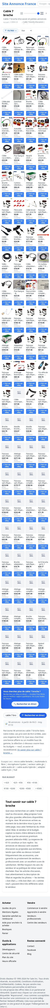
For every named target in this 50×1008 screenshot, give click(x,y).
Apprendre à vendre (36, 912)
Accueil (6, 22)
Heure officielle (9, 961)
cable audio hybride (26, 767)
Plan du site (7, 957)
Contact (30, 946)
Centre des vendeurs (37, 922)
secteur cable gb (36, 764)
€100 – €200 (9, 788)
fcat (15, 770)
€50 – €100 (32, 782)
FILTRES (11, 30)
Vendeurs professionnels (34, 917)
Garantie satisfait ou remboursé (11, 917)
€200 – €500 (25, 788)
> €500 (38, 788)
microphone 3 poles (17, 764)
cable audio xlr (8, 767)
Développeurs (8, 949)
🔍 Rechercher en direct (33, 715)
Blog (29, 954)
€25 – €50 (18, 782)
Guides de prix (9, 908)
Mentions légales (10, 912)
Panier (5, 933)
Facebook (31, 950)
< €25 (6, 782)
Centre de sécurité (10, 953)
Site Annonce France (19, 3)
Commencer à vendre (37, 908)
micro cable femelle (23, 761)
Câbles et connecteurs (15, 23)
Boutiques (7, 929)
